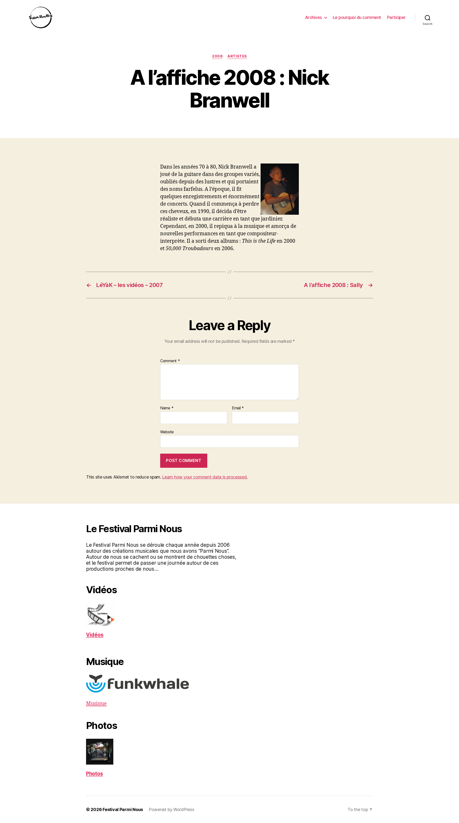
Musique (96, 703)
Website (167, 431)
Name (166, 408)
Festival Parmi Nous (123, 809)
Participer (396, 17)
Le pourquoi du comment (357, 17)
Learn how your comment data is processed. (204, 476)
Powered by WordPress (171, 809)
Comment (170, 361)
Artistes (237, 56)
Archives (313, 17)
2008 (217, 56)
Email (238, 408)
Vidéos (94, 635)
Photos (94, 774)
